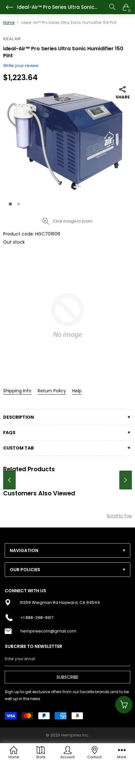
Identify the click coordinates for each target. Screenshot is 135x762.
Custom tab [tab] (18, 448)
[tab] (67, 550)
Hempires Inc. (75, 735)
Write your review (21, 66)
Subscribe (67, 677)
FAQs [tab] (9, 432)
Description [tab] (18, 417)
